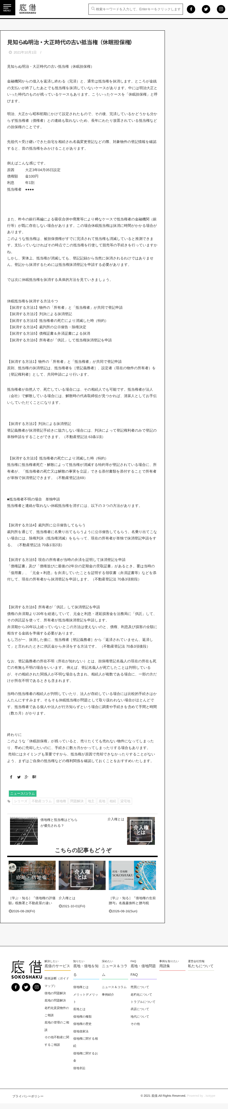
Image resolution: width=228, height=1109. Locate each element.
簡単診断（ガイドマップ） (56, 982)
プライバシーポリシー (27, 1096)
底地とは (79, 1009)
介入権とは (67, 898)
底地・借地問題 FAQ (143, 970)
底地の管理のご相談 (56, 1026)
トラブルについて (142, 1002)
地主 (91, 801)
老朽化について (141, 994)
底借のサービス (57, 966)
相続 (113, 801)
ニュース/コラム (22, 794)
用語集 (164, 966)
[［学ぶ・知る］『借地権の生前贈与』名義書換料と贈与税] (132, 875)
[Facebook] (10, 777)
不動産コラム (42, 801)
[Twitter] (17, 777)
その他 (135, 1024)
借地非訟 (79, 1068)
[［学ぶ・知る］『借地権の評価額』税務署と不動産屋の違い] (32, 875)
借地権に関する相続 (85, 1042)
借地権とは (81, 987)
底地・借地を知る (85, 970)
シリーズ (21, 801)
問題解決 (77, 801)
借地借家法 (80, 1031)
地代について (139, 1016)
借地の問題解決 (55, 993)
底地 (102, 801)
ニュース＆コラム (115, 970)
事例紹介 (108, 994)
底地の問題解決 (55, 1000)
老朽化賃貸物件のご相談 (56, 1011)
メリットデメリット (85, 998)
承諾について (139, 1009)
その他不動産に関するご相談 (56, 1041)
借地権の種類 (82, 1016)
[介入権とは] (82, 875)
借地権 (61, 801)
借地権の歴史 (82, 1024)
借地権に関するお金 (85, 1057)
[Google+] (25, 777)
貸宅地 (125, 801)
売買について (139, 987)
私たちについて (201, 966)
